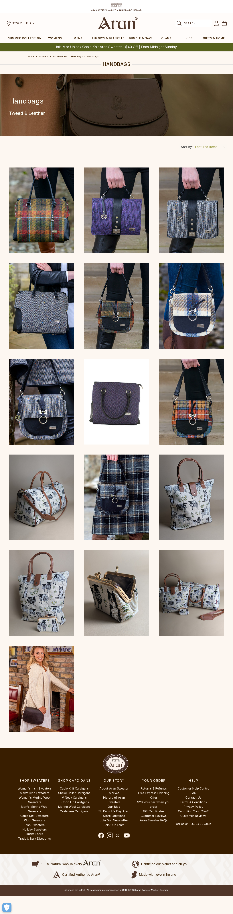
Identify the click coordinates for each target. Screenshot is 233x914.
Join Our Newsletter (114, 820)
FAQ (193, 793)
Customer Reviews (154, 816)
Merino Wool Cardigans (74, 806)
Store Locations (114, 816)
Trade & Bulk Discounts (34, 838)
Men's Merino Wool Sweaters (34, 809)
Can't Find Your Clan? (193, 811)
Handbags (77, 56)
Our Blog (114, 806)
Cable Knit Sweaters (34, 816)
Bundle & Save (141, 38)
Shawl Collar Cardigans (74, 793)
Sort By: (187, 147)
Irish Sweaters (35, 825)
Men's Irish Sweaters (34, 793)
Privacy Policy (193, 806)
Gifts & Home (214, 38)
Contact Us (193, 797)
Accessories (60, 56)
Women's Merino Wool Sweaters (34, 800)
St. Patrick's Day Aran (113, 811)
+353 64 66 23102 (200, 823)
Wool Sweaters (34, 820)
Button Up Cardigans (74, 802)
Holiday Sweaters (34, 829)
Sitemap (164, 890)
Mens (78, 38)
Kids (189, 38)
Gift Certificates (153, 811)
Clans (166, 38)
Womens (55, 38)
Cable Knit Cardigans (74, 788)
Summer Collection (25, 38)
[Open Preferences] (6, 907)
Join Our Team (114, 825)
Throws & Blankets (108, 38)
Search (190, 23)
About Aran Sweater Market (114, 791)
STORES (17, 23)
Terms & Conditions (193, 802)
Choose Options (41, 210)
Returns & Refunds (154, 788)
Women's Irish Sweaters (35, 788)
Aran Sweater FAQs (153, 820)
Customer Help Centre (193, 788)
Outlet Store (34, 834)
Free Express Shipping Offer (153, 795)
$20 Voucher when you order (153, 804)
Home (31, 56)
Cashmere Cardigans (74, 811)
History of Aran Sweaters (114, 800)
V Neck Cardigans (74, 797)
